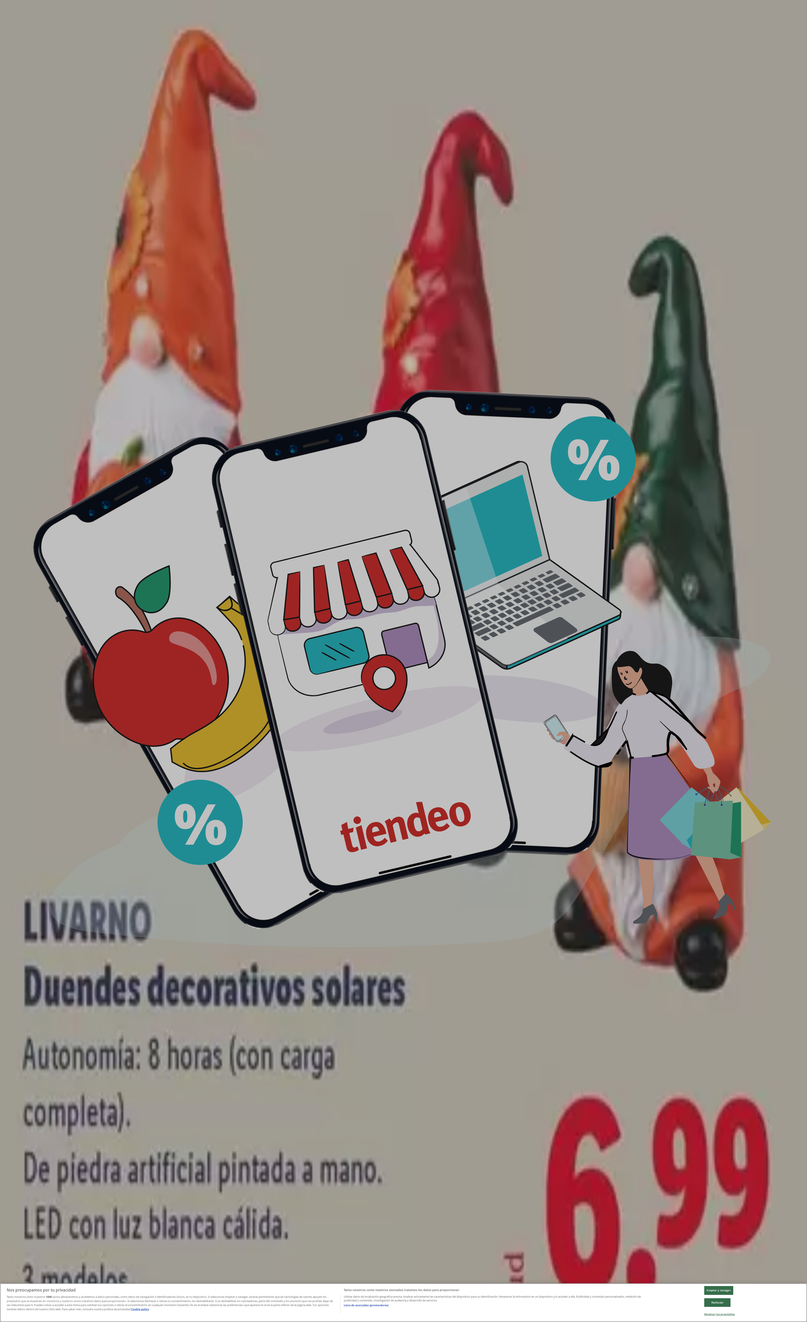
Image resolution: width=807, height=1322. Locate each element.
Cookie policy (140, 1309)
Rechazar (717, 1302)
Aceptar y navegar (719, 1290)
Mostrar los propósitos (719, 1314)
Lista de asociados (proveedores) (366, 1305)
